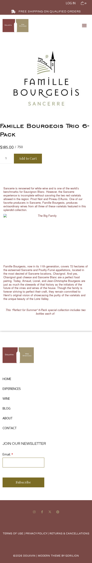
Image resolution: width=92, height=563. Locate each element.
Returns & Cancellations (69, 533)
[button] (84, 25)
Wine (6, 398)
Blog (6, 408)
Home (7, 379)
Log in (71, 3)
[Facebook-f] (42, 512)
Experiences (12, 389)
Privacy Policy (36, 533)
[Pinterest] (58, 512)
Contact (10, 428)
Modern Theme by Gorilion (58, 555)
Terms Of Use (13, 533)
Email (6, 454)
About (8, 418)
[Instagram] (34, 512)
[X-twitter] (50, 512)
